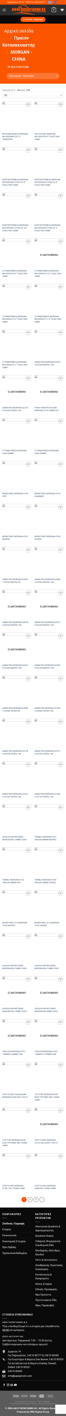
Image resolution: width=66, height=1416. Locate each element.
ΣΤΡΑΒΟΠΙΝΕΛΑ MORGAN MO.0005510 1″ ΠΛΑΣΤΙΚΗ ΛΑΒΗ (14, 364)
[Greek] (50, 2)
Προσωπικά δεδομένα (14, 1253)
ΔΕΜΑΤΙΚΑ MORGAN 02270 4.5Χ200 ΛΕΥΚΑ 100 (15, 409)
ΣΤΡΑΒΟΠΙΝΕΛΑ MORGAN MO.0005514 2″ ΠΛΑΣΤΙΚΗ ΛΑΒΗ (14, 319)
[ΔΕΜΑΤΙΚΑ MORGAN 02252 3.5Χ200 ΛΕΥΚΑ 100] (16, 776)
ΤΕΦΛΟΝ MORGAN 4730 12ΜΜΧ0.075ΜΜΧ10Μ (46, 1052)
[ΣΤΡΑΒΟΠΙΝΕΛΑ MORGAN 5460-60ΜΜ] (16, 432)
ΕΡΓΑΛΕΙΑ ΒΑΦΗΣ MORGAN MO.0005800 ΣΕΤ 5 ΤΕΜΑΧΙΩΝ (15, 136)
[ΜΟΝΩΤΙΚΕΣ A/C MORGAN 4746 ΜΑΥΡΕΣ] (16, 904)
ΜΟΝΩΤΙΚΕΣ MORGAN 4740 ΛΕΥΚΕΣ (47, 537)
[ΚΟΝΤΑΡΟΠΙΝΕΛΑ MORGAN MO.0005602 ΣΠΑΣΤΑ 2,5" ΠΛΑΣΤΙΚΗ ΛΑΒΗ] (16, 207)
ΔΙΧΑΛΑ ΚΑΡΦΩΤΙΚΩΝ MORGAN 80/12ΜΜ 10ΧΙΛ (47, 966)
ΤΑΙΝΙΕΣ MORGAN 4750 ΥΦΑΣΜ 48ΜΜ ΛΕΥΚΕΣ (45, 881)
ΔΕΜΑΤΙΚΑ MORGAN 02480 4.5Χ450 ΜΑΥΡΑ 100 (47, 580)
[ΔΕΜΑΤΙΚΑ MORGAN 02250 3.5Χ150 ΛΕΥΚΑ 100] (49, 776)
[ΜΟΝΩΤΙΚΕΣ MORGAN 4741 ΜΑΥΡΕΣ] (16, 518)
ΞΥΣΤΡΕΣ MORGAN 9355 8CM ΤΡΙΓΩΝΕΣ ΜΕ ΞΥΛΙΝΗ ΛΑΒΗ (47, 1097)
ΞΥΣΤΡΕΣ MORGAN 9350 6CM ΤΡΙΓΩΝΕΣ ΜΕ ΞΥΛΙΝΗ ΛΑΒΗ (14, 1143)
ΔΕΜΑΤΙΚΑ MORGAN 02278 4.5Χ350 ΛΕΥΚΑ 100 (15, 752)
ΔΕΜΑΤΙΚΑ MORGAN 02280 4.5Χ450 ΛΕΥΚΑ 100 (47, 709)
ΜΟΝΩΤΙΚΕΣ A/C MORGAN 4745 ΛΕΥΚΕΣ (47, 924)
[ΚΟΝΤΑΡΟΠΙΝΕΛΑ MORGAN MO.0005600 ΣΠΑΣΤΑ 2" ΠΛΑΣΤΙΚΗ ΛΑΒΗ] (49, 207)
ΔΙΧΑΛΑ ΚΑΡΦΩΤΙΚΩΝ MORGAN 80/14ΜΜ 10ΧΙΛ (14, 838)
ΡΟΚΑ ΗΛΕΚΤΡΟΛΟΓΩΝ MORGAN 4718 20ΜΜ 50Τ (47, 409)
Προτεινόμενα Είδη (45, 1300)
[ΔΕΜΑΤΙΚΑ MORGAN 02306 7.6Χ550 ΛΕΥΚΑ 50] (16, 690)
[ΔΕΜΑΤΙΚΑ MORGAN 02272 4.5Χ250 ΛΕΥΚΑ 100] (49, 733)
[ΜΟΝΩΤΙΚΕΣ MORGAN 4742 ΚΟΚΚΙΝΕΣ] (49, 475)
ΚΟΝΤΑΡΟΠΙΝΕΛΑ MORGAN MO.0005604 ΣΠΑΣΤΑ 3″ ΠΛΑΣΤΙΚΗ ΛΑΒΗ (47, 182)
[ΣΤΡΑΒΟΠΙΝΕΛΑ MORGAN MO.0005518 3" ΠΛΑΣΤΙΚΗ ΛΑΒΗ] (16, 252)
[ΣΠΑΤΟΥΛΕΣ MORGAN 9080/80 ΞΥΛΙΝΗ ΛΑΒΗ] (49, 1167)
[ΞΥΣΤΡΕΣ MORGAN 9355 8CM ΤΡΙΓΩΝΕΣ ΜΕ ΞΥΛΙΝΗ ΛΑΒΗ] (49, 1076)
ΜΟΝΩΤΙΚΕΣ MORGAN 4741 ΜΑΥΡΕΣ (15, 537)
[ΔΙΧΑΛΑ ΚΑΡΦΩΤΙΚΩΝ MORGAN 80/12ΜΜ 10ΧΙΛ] (49, 947)
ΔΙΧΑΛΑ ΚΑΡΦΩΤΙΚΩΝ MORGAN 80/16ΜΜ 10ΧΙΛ (14, 966)
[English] (55, 2)
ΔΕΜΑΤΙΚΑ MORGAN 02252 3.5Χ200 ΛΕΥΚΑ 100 (15, 795)
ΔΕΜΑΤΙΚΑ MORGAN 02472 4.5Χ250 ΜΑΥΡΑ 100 (47, 623)
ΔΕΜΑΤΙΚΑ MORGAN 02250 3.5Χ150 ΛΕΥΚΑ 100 (47, 795)
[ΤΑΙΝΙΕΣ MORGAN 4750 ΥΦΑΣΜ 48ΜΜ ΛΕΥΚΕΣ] (49, 861)
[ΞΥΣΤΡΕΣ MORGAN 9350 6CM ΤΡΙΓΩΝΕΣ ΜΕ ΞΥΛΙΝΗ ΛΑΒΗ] (16, 1122)
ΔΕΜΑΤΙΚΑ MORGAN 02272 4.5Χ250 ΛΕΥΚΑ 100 (47, 752)
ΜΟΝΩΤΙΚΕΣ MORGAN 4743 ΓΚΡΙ (15, 494)
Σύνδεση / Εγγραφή (13, 1223)
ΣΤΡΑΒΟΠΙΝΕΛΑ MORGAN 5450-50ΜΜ (47, 451)
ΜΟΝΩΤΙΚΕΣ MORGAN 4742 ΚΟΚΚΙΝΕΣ (47, 494)
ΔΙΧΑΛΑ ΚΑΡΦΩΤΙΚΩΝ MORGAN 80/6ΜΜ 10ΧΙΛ (46, 1009)
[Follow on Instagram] (8, 1385)
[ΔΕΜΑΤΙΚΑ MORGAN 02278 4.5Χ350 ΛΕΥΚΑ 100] (16, 733)
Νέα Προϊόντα (43, 1294)
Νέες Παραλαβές (44, 1305)
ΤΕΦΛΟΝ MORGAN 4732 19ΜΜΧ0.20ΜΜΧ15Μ (13, 1052)
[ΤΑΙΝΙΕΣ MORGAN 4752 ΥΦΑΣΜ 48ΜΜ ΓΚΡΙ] (16, 861)
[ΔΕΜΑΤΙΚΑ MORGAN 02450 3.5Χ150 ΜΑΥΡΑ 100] (49, 647)
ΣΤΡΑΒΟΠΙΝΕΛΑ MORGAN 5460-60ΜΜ (14, 451)
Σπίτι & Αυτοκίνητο (46, 1259)
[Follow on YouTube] (15, 1385)
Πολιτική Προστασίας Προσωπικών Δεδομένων (33, 1404)
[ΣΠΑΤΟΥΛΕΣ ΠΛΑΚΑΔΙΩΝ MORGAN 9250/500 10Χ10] (16, 1076)
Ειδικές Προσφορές (46, 1289)
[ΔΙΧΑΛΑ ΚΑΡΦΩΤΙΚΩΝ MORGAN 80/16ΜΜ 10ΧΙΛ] (16, 947)
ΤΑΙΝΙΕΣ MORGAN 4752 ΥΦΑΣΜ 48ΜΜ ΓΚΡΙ (13, 881)
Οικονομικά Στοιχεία (13, 1241)
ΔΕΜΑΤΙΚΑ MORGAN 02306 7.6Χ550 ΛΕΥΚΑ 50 (15, 709)
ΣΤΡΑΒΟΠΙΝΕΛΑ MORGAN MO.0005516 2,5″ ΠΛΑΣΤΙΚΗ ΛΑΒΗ (48, 273)
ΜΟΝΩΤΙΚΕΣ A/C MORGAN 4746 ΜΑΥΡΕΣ (14, 924)
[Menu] (4, 10)
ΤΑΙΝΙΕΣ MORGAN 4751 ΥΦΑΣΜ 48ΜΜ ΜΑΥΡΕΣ (46, 838)
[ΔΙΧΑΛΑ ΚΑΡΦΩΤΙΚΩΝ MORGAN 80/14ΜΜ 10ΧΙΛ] (16, 819)
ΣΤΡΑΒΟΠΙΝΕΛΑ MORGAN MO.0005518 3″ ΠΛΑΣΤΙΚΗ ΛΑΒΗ (14, 273)
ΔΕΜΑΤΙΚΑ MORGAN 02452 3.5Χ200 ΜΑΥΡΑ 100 (15, 666)
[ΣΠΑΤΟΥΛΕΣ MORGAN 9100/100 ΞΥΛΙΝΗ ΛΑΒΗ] (16, 1167)
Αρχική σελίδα (18, 31)
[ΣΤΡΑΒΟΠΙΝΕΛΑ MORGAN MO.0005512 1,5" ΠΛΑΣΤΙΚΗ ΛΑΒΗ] (49, 298)
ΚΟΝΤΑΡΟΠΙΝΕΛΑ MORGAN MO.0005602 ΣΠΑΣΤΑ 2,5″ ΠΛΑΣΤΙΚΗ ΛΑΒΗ (15, 228)
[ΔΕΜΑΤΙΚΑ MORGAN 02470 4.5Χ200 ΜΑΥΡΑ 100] (49, 344)
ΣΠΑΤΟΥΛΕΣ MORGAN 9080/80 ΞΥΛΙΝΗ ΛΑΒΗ (45, 1187)
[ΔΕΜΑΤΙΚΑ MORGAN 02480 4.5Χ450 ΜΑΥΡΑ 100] (49, 561)
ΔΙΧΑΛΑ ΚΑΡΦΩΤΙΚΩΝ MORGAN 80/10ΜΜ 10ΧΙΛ (14, 1009)
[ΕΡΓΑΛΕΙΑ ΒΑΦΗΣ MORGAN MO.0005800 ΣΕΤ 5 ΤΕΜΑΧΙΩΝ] (16, 116)
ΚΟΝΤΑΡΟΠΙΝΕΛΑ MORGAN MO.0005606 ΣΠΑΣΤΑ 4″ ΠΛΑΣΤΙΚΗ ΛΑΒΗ (15, 182)
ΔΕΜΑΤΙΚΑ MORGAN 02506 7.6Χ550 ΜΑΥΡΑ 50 (15, 580)
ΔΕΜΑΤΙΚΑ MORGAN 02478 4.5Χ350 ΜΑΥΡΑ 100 (15, 623)
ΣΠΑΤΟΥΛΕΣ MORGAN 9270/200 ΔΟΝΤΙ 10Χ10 (46, 1141)
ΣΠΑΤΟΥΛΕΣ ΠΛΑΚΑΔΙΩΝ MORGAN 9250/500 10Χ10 (15, 1095)
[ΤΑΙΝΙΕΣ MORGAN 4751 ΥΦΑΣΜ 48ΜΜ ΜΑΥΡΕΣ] (49, 819)
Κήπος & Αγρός (43, 1283)
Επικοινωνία (9, 1235)
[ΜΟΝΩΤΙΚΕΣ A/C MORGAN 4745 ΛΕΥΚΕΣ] (49, 904)
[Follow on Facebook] (4, 1385)
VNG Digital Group (39, 1412)
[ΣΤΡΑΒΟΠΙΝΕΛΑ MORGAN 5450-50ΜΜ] (49, 432)
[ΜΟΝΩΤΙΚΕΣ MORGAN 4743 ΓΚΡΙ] (16, 475)
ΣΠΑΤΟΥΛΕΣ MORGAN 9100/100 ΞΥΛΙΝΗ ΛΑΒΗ (13, 1187)
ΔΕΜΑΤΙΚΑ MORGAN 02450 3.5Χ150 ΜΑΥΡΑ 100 (47, 666)
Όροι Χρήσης (9, 1247)
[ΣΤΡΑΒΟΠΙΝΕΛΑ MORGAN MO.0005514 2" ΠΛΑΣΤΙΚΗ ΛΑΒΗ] (16, 298)
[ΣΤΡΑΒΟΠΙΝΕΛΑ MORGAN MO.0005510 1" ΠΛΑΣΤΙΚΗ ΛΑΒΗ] (16, 344)
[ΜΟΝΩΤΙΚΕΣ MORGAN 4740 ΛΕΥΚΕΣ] (49, 518)
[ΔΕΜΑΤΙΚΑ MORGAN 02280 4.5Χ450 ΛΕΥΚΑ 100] (49, 690)
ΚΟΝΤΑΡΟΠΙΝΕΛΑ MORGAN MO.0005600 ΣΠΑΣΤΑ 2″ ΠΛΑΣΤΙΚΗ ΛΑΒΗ (47, 228)
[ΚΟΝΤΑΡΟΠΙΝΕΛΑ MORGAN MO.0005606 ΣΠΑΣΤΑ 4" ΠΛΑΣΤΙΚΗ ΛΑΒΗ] (16, 161)
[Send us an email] (11, 1385)
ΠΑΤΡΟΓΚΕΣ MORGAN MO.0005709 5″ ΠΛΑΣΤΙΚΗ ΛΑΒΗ (47, 136)
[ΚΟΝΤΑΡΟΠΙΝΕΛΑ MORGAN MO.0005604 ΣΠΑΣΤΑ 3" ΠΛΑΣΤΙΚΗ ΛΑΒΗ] (49, 161)
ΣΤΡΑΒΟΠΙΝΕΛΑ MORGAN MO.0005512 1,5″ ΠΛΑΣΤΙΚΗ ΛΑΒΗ (48, 319)
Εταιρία (6, 1229)
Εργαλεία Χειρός (44, 1235)
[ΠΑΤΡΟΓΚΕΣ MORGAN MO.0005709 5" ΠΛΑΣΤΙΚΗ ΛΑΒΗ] (49, 116)
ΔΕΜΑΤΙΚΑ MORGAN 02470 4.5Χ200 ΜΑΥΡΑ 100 (47, 363)
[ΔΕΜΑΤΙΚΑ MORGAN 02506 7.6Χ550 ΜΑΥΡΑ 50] (16, 561)
